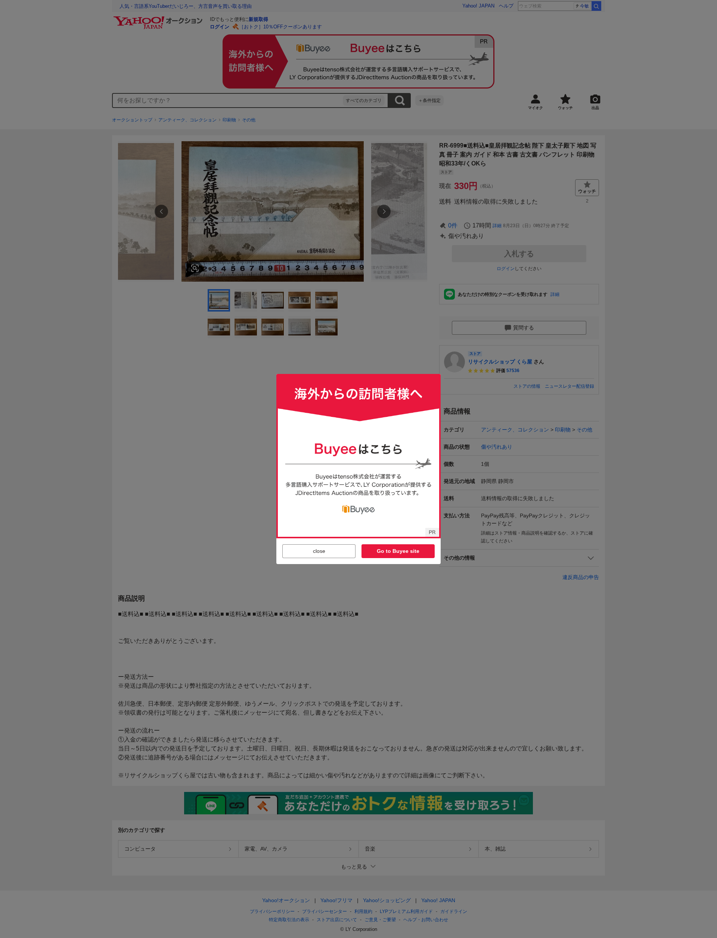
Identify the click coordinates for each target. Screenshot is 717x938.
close (319, 551)
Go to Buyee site (398, 551)
